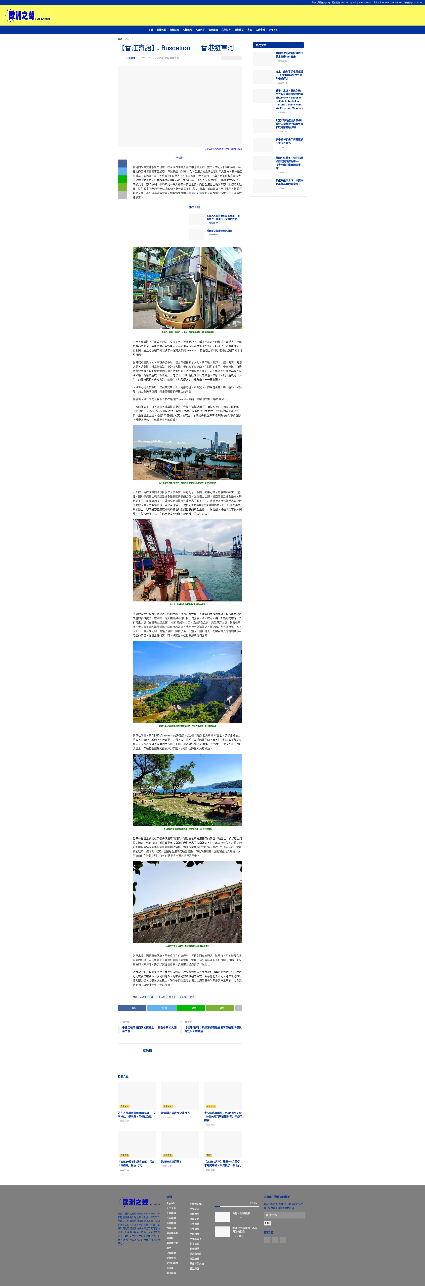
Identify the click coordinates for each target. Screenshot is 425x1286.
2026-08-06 (282, 61)
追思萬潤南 (196, 1253)
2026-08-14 (282, 83)
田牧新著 (194, 1223)
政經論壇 (174, 29)
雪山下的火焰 (197, 1263)
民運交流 (194, 1209)
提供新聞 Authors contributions (388, 2)
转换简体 (180, 157)
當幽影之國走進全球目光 (219, 230)
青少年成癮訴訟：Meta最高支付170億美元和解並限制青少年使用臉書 (223, 1116)
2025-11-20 (238, 1236)
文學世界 (226, 29)
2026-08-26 (124, 1170)
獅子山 (172, 997)
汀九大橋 (161, 997)
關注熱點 (161, 29)
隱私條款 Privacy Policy (361, 2)
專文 (249, 29)
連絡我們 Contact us (413, 2)
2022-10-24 (145, 57)
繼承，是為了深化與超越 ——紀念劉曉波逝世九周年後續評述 (289, 75)
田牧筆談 (194, 1228)
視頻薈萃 (239, 29)
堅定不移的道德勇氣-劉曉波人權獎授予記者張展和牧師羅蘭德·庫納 (289, 124)
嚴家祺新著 (172, 1233)
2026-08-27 (213, 223)
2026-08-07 (282, 112)
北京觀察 (168, 1155)
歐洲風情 (213, 29)
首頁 (150, 29)
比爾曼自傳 (196, 1204)
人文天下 (200, 29)
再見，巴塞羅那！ (242, 1213)
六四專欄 (171, 1218)
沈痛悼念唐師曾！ (171, 1161)
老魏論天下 (196, 1238)
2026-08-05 (282, 173)
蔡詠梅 (131, 57)
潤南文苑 (194, 1219)
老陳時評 (194, 1233)
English (273, 29)
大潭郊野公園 (146, 997)
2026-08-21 (282, 188)
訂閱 (267, 1223)
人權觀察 (187, 29)
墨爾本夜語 (172, 1243)
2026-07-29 (282, 132)
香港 (192, 997)
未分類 (170, 1268)
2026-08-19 (282, 147)
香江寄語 (174, 57)
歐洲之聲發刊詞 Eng (321, 2)
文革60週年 (172, 1263)
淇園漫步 (194, 1214)
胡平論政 (194, 1243)
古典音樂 (260, 29)
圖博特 (170, 1238)
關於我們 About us (340, 2)
